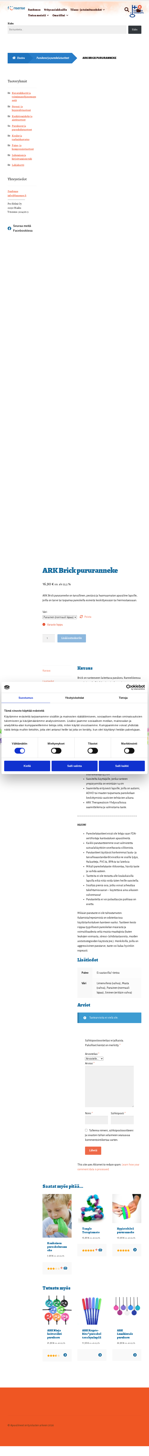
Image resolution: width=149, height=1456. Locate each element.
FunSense (34, 9)
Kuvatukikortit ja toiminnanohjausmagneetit (24, 96)
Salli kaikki (122, 765)
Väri (45, 611)
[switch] (56, 751)
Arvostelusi (92, 1053)
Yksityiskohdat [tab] (74, 697)
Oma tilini (58, 15)
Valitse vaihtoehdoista (135, 1249)
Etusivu (21, 58)
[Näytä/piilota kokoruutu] (13, 1449)
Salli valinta (74, 765)
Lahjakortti (18, 165)
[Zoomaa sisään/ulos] (4, 1449)
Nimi (89, 1113)
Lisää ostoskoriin (71, 638)
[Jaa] (22, 1449)
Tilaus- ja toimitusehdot (86, 9)
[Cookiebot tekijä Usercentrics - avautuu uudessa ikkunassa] (129, 687)
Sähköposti (118, 1113)
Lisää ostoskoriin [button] (100, 1249)
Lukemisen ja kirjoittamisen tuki (22, 157)
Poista (87, 616)
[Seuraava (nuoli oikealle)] (13, 1454)
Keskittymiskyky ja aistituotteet (22, 118)
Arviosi (89, 1063)
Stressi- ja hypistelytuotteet (21, 108)
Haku (11, 23)
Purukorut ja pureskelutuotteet (53, 58)
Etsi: (127, 10)
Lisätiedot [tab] (48, 681)
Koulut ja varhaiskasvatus (20, 137)
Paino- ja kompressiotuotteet (23, 147)
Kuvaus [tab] (47, 670)
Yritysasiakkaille (55, 9)
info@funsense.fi (17, 195)
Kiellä (27, 765)
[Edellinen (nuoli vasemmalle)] (4, 1454)
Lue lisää (65, 1268)
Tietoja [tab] (123, 697)
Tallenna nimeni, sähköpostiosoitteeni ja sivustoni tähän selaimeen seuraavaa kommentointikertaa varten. (109, 1135)
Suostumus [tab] (26, 697)
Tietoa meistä (37, 15)
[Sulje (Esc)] (30, 1449)
